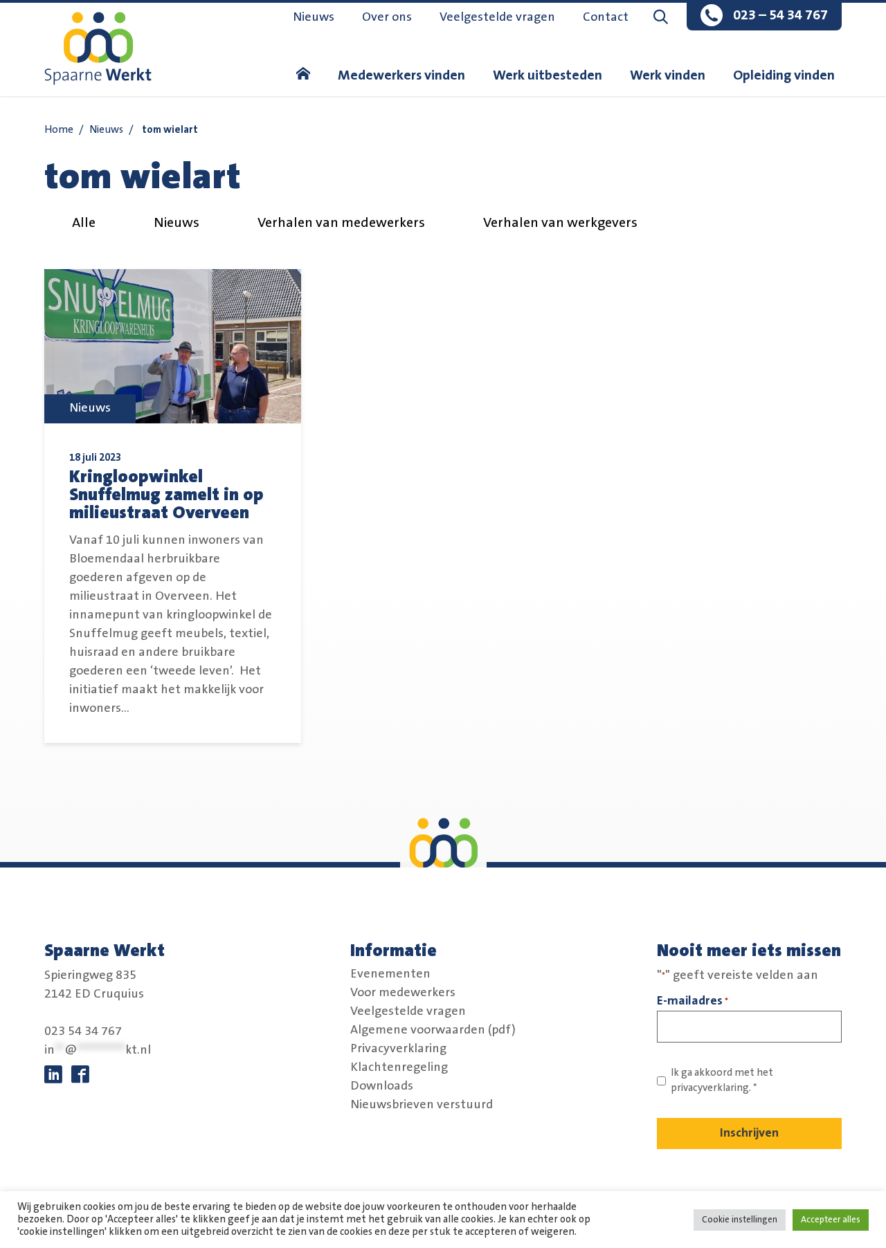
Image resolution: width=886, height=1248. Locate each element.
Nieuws (313, 17)
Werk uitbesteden (547, 75)
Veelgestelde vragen (497, 17)
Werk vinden (667, 75)
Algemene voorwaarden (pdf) (433, 1029)
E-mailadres (692, 1000)
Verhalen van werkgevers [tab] (560, 222)
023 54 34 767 (83, 1031)
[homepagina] (303, 75)
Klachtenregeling (399, 1067)
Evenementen (390, 973)
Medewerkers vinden (401, 75)
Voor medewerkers (402, 992)
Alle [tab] (84, 222)
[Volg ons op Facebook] (80, 1075)
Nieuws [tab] (176, 222)
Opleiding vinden (784, 75)
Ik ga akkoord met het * (722, 1080)
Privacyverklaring (398, 1048)
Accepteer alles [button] (830, 1219)
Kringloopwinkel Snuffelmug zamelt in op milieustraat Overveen (166, 494)
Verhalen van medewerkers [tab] (341, 222)
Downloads (381, 1085)
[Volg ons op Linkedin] (53, 1075)
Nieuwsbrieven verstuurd (421, 1104)
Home (58, 130)
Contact (606, 17)
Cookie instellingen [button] (739, 1219)
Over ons (387, 17)
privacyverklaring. (711, 1088)
